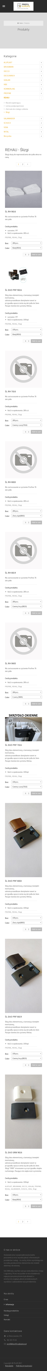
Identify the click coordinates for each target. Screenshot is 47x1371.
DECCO (7, 71)
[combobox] (26, 243)
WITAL (6, 131)
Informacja (10, 1304)
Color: (7, 248)
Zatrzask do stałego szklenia (17, 109)
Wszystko (7, 136)
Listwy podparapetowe (15, 106)
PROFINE (7, 93)
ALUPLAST (8, 62)
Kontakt (7, 1319)
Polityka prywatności (24, 1366)
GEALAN (7, 80)
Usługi (6, 1315)
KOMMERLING (9, 89)
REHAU (6, 97)
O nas (6, 1299)
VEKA (6, 127)
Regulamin (9, 1366)
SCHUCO (7, 123)
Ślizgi (8, 112)
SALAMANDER (9, 118)
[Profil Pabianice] (24, 6)
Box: (7, 243)
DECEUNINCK (9, 75)
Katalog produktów (11, 1311)
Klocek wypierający (13, 103)
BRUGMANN (8, 67)
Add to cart (36, 254)
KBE (5, 84)
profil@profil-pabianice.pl (17, 1344)
